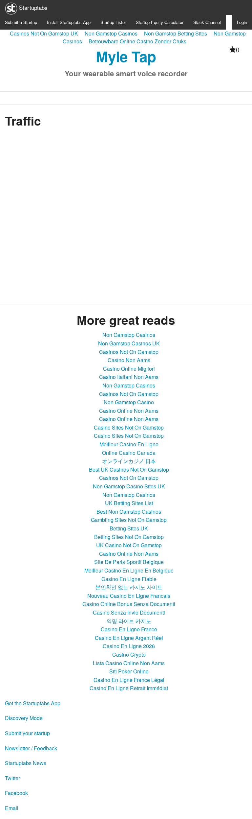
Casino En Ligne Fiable (129, 579)
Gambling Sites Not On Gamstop (129, 520)
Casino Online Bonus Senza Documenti (128, 604)
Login (242, 22)
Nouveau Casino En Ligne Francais (128, 595)
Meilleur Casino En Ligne (128, 444)
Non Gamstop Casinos (111, 33)
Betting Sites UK (129, 528)
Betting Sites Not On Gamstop (129, 537)
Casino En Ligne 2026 (129, 646)
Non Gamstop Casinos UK (129, 343)
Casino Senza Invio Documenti (129, 612)
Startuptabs (32, 7)
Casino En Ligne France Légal (129, 680)
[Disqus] (126, 214)
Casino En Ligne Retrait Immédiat (129, 688)
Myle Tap (126, 56)
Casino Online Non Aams (128, 410)
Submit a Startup (21, 22)
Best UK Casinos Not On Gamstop (129, 469)
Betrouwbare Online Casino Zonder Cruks (137, 41)
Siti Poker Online (129, 671)
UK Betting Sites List (129, 503)
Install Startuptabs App (69, 22)
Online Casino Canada (129, 452)
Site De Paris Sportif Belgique (129, 562)
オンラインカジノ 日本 (129, 461)
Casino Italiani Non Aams (128, 377)
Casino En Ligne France (129, 629)
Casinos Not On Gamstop (128, 352)
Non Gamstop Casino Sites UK (129, 486)
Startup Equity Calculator (159, 22)
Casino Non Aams (129, 360)
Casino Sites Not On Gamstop (129, 427)
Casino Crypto (129, 654)
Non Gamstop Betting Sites (175, 33)
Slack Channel (207, 22)
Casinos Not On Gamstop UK (44, 33)
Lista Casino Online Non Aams (129, 663)
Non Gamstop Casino (129, 402)
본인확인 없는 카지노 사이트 (128, 587)
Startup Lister (113, 22)
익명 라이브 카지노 (129, 621)
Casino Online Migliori (129, 368)
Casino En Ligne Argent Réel (129, 638)
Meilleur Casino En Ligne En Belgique (129, 570)
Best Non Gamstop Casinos (128, 511)
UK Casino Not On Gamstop (129, 545)
